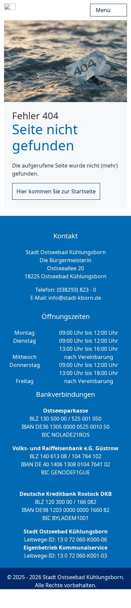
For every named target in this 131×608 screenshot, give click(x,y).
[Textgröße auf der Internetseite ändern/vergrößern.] (49, 598)
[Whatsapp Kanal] (107, 598)
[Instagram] (70, 598)
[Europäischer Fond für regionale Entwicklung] (88, 10)
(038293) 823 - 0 (76, 289)
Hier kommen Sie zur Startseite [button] (56, 191)
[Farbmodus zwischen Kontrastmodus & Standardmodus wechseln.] (26, 598)
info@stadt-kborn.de (74, 297)
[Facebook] (89, 598)
